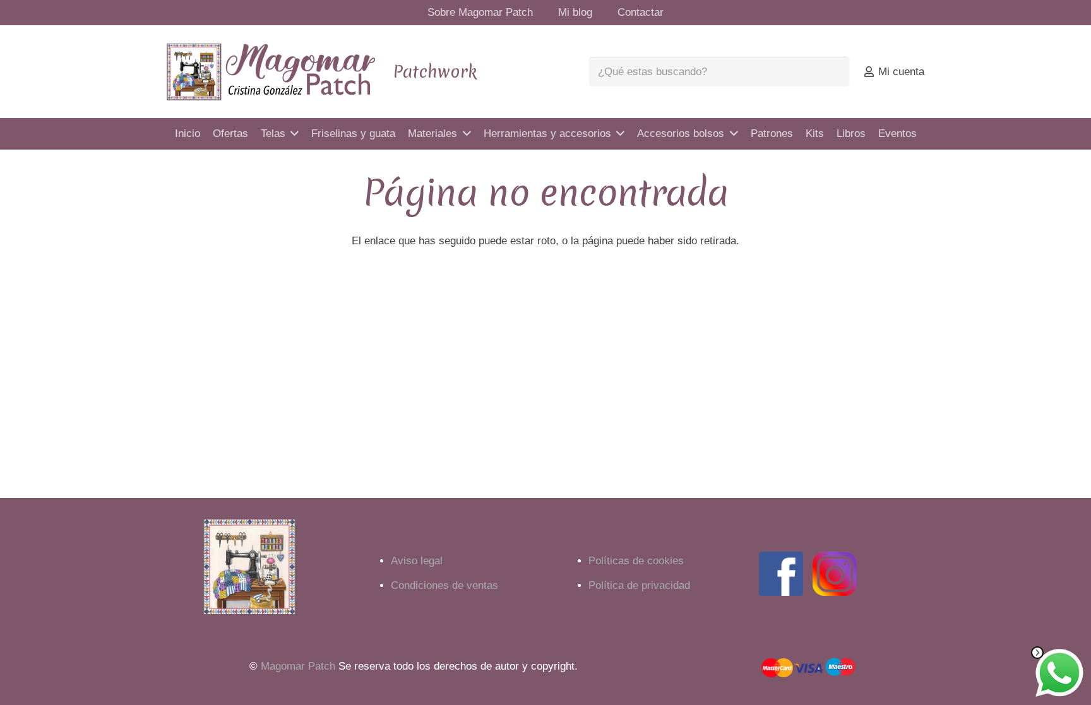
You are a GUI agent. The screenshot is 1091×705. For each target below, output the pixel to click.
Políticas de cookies (636, 561)
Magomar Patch (298, 666)
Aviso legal (417, 561)
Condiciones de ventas (444, 585)
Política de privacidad (639, 585)
